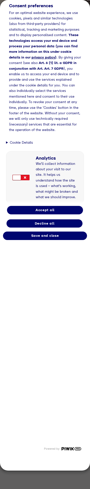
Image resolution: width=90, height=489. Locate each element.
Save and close (45, 236)
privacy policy (43, 57)
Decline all (44, 223)
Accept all (45, 210)
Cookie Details (21, 142)
